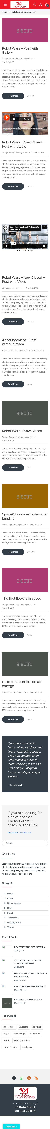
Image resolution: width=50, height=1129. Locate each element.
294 (30, 384)
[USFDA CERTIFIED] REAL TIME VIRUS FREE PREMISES (28, 962)
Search (34, 4)
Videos (19, 288)
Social (10, 913)
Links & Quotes (14, 903)
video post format (22, 1040)
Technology (14, 59)
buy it (6, 1033)
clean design (19, 1033)
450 (30, 635)
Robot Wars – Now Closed (22, 431)
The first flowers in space (21, 598)
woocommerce (10, 1047)
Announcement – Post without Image (19, 342)
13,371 (31, 186)
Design (5, 59)
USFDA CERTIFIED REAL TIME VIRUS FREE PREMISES (30, 975)
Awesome (23, 1027)
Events (5, 350)
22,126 (31, 96)
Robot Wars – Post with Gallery (28, 999)
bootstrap (37, 1027)
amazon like (9, 1027)
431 (30, 468)
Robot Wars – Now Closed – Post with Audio (23, 144)
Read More (13, 96)
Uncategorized (26, 59)
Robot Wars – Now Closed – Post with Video (23, 279)
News (11, 152)
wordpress (27, 1047)
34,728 (32, 552)
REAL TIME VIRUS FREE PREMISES (29, 947)
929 (30, 719)
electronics (35, 1033)
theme (6, 1040)
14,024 (32, 321)
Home (4, 12)
